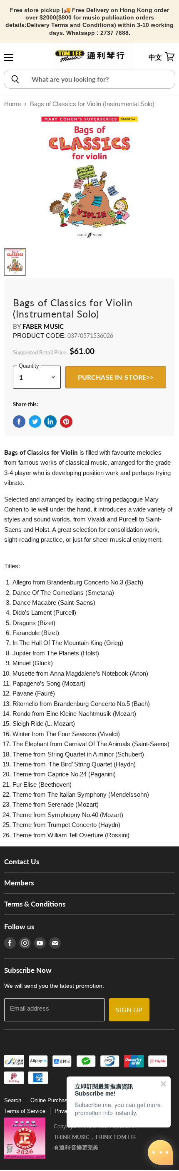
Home (12, 103)
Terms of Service (24, 1111)
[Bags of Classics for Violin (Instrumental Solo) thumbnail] (15, 262)
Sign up (129, 1009)
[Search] (15, 79)
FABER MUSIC (43, 326)
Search (12, 1100)
